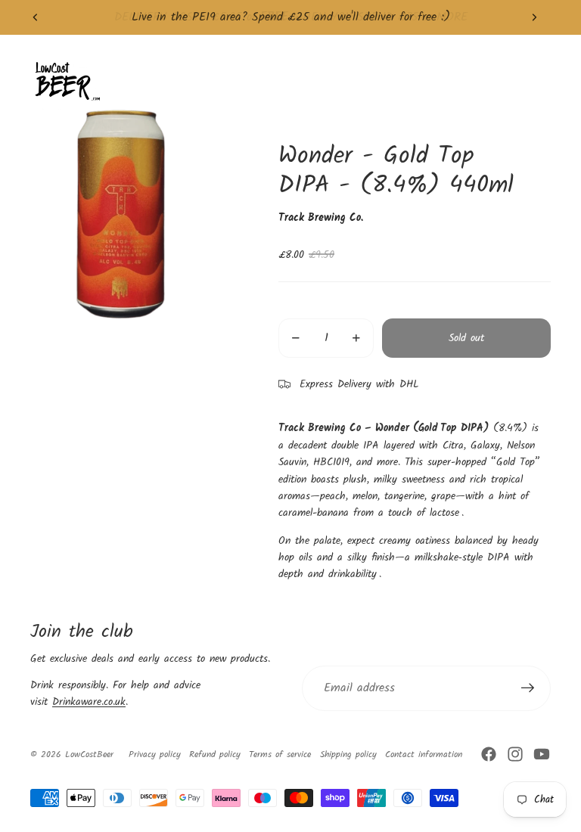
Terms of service (280, 754)
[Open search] (469, 81)
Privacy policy (155, 754)
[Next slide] (534, 17)
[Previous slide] (35, 17)
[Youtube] (542, 754)
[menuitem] (394, 81)
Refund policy (215, 754)
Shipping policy (348, 754)
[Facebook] (489, 754)
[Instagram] (515, 754)
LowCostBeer (89, 754)
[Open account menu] (500, 81)
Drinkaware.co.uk (89, 702)
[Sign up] (528, 688)
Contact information (423, 754)
